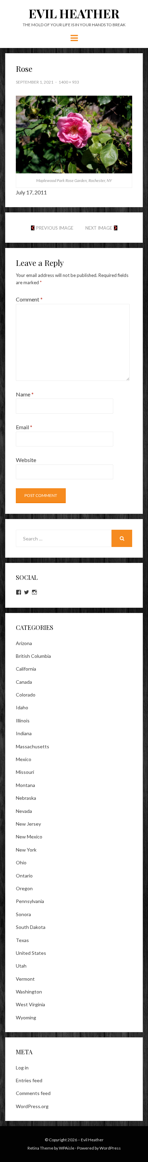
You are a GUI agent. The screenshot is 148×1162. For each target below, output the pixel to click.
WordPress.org (32, 1106)
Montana (25, 785)
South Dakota (30, 927)
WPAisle (66, 1148)
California (26, 669)
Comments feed (33, 1093)
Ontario (24, 875)
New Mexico (29, 836)
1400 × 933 (69, 82)
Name (25, 394)
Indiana (24, 733)
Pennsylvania (30, 901)
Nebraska (26, 798)
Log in (22, 1067)
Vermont (25, 979)
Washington (29, 992)
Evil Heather (74, 13)
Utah (21, 966)
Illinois (23, 720)
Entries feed (29, 1080)
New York (26, 850)
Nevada (24, 811)
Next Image (98, 228)
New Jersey (28, 824)
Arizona (24, 643)
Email (24, 427)
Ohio (21, 862)
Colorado (25, 695)
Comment (29, 299)
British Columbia (33, 656)
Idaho (22, 707)
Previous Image (54, 228)
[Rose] (74, 134)
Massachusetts (32, 746)
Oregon (24, 888)
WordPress (110, 1148)
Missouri (25, 772)
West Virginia (30, 1004)
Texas (22, 940)
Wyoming (26, 1017)
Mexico (23, 759)
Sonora (23, 914)
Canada (24, 682)
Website (26, 460)
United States (31, 953)
